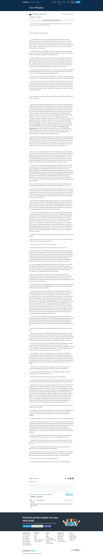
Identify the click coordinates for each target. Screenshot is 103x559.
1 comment (71, 14)
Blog (47, 534)
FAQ (23, 553)
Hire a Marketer (26, 539)
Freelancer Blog (49, 543)
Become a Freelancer (39, 539)
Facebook (46, 526)
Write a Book (60, 536)
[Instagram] (74, 550)
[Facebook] (78, 550)
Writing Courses (49, 538)
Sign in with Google (36, 526)
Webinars (48, 541)
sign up (36, 494)
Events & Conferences (51, 539)
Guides (47, 536)
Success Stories (37, 541)
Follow (45, 14)
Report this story (33, 481)
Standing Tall (46, 25)
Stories (59, 2)
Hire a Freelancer (26, 534)
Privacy (30, 553)
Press (35, 538)
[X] (72, 550)
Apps (38, 2)
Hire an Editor (26, 536)
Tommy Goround (40, 500)
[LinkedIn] (76, 550)
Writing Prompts (72, 536)
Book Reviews (72, 534)
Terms (26, 553)
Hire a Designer (26, 538)
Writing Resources (62, 541)
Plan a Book (60, 538)
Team (35, 536)
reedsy (29, 2)
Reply (31, 506)
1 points (35, 500)
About (35, 534)
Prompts (54, 2)
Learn (64, 2)
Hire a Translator (26, 543)
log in (40, 494)
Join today (26, 526)
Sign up (73, 2)
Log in (78, 2)
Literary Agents (72, 538)
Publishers (71, 539)
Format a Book (61, 539)
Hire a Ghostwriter (27, 541)
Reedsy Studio (61, 534)
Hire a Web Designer (27, 544)
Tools (68, 2)
